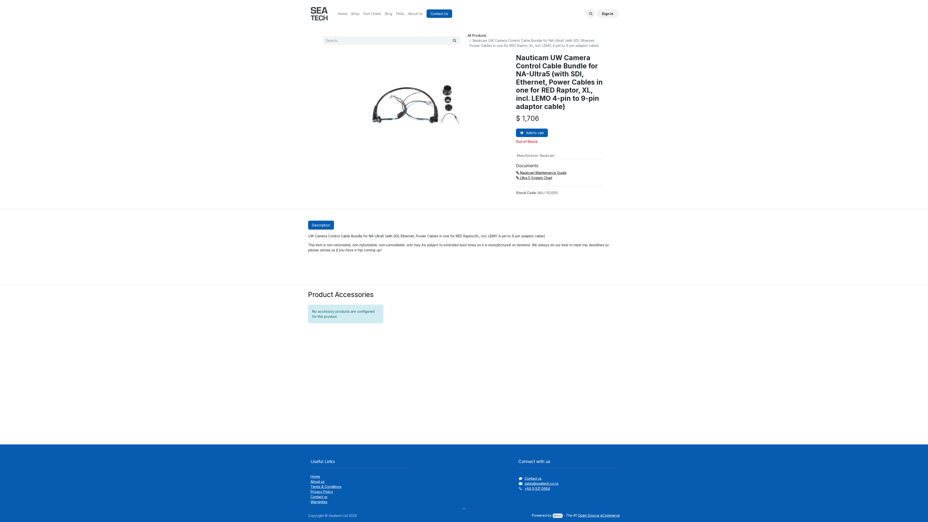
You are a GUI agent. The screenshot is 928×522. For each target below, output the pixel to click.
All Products (477, 35)
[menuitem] (342, 13)
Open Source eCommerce (599, 515)
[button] (590, 13)
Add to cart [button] (534, 133)
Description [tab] (321, 225)
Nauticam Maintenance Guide (542, 173)
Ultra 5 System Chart (535, 178)
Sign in (607, 14)
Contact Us (439, 14)
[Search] (454, 40)
